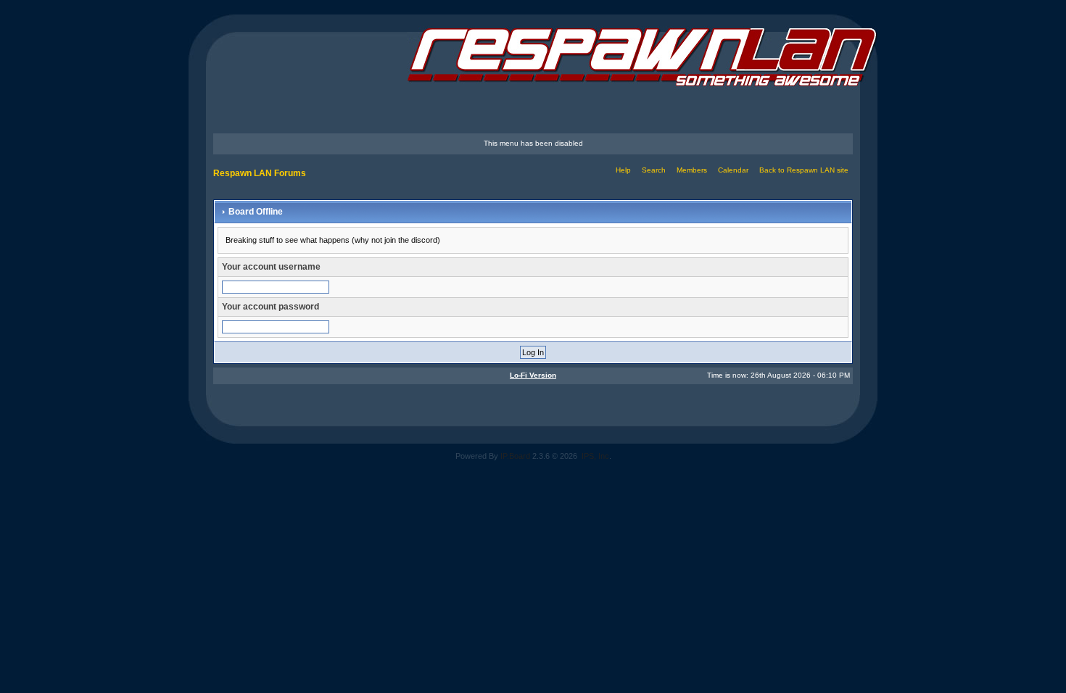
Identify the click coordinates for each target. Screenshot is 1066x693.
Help (623, 170)
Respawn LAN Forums (259, 173)
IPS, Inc (595, 456)
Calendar (733, 170)
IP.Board (515, 456)
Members (692, 170)
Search (654, 170)
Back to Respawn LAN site (803, 170)
